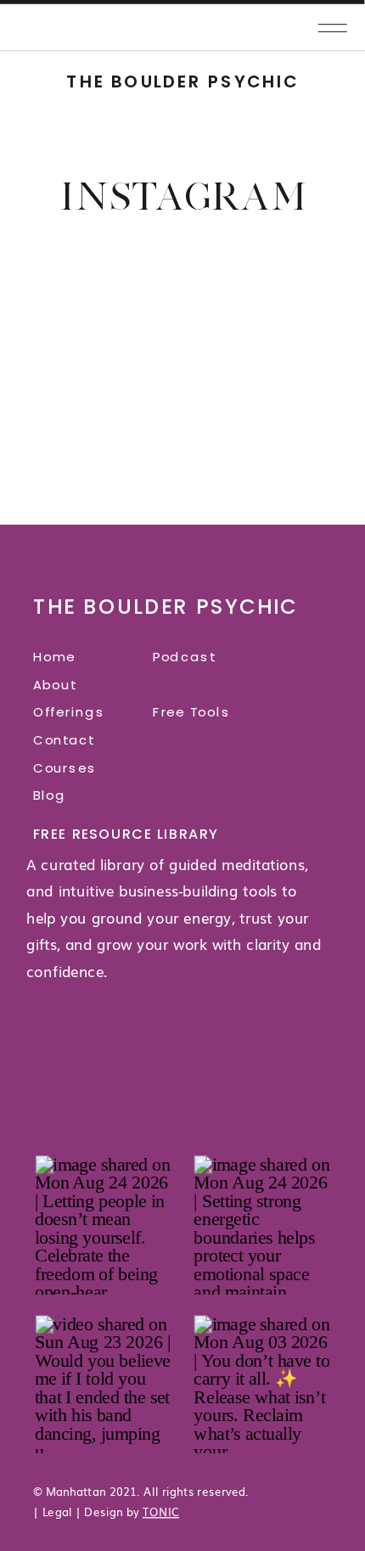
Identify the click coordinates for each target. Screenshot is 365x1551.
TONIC (161, 1510)
